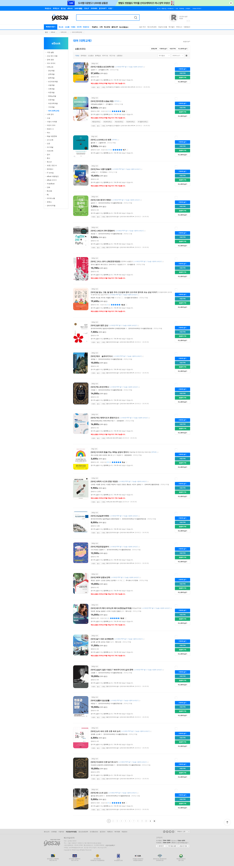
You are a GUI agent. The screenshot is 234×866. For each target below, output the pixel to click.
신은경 (103, 580)
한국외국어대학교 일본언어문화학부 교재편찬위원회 (108, 328)
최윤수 (108, 642)
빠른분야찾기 (50, 27)
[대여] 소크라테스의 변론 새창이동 (118, 139)
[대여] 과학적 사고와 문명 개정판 (104, 481)
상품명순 (119, 55)
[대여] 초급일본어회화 (100, 516)
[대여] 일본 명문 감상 (99, 325)
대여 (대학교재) (77, 32)
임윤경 (103, 611)
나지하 (108, 611)
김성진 (120, 264)
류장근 (93, 580)
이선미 (119, 455)
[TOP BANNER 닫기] (231, 3)
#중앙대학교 (96, 122)
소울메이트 (102, 143)
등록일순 (98, 55)
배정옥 (93, 298)
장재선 (108, 580)
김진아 (93, 203)
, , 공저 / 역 (107, 455)
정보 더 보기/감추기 (126, 111)
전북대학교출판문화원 (152, 484)
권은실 (98, 611)
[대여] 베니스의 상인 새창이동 (137, 793)
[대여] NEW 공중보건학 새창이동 (140, 577)
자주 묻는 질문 (172, 846)
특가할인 (172, 27)
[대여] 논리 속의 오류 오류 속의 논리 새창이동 (150, 731)
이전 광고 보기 (187, 21)
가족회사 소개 (183, 831)
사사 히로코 (94, 550)
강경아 (93, 70)
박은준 (93, 611)
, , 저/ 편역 (108, 264)
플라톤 (93, 143)
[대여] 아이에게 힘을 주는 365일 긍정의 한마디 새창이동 (157, 452)
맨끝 (154, 821)
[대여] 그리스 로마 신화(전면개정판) (105, 261)
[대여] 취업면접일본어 (100, 547)
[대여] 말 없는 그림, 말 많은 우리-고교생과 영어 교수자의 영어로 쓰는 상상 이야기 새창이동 (138, 294)
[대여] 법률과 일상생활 (100, 700)
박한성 (93, 703)
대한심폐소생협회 (96, 104)
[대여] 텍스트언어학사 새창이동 (139, 387)
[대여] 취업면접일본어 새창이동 (139, 546)
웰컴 (46, 32)
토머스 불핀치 (95, 264)
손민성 (103, 642)
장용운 (118, 611)
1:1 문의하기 (161, 846)
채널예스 (95, 27)
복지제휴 (117, 832)
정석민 (103, 484)
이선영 (113, 611)
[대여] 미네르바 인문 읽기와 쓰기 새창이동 (148, 762)
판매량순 (84, 55)
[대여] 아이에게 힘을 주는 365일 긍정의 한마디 (110, 452)
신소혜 (98, 734)
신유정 (93, 484)
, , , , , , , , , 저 (117, 484)
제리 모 (110, 455)
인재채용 (54, 832)
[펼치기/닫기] (46, 52)
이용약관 (61, 832)
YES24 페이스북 (167, 831)
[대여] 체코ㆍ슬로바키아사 (102, 356)
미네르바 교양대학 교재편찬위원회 (102, 765)
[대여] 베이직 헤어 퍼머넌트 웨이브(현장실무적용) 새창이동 (171, 608)
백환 (112, 298)
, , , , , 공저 (107, 611)
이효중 (108, 484)
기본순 (77, 55)
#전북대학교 (108, 122)
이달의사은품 (162, 27)
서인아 (134, 484)
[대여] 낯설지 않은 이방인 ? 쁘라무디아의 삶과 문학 (112, 670)
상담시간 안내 (184, 846)
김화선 (139, 484)
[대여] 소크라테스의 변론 (101, 140)
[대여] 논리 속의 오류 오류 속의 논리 (106, 731)
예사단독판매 (151, 27)
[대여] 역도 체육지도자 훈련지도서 (105, 418)
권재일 (93, 359)
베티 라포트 (103, 455)
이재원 (93, 390)
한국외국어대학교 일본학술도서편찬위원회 (105, 519)
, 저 (103, 421)
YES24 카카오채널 (164, 831)
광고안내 (102, 832)
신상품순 (91, 55)
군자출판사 (109, 104)
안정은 (124, 484)
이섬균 (118, 484)
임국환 (113, 580)
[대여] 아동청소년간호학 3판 (102, 67)
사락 (100, 27)
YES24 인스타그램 (173, 831)
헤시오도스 (104, 264)
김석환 (93, 642)
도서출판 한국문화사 (131, 298)
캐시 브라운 (94, 455)
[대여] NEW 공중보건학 (100, 577)
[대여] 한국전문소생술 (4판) (102, 101)
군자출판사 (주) (103, 70)
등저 (95, 172)
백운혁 (113, 484)
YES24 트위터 (170, 831)
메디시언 (128, 611)
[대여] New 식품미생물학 (101, 169)
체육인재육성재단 (96, 421)
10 (146, 821)
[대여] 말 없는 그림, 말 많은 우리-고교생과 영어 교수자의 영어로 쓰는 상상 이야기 (124, 292)
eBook (53, 32)
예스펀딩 (107, 27)
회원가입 (163, 8)
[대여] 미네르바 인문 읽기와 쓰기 (104, 762)
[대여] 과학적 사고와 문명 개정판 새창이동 (148, 481)
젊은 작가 (142, 27)
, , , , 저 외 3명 (106, 580)
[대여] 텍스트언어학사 (100, 387)
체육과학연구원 (108, 421)
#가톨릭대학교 (143, 122)
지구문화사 (103, 172)
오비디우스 (112, 264)
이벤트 (73, 27)
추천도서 (179, 27)
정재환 (93, 734)
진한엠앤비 (120, 421)
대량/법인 (187, 27)
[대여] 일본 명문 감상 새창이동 (138, 325)
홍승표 (129, 484)
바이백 (79, 27)
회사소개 (46, 832)
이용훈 (98, 484)
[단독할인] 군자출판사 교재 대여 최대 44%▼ (120, 87)
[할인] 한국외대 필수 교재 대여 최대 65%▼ (120, 216)
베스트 (61, 27)
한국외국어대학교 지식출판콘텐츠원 (110, 203)
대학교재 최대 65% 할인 (114, 438)
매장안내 (86, 27)
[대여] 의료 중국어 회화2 (101, 200)
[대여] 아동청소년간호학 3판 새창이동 (144, 66)
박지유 (103, 298)
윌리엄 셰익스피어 (97, 796)
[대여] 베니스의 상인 (99, 793)
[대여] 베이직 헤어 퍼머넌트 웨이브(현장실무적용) (111, 608)
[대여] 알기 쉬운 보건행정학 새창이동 (143, 639)
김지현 (98, 642)
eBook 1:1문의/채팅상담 (179, 843)
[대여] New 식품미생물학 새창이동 (141, 169)
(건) (106, 111)
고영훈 (93, 673)
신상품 (67, 27)
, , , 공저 (102, 642)
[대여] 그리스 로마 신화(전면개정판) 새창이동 (163, 261)
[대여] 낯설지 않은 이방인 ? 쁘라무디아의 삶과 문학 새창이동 (163, 669)
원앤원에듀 (128, 455)
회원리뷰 (186, 41)
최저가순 (105, 55)
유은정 (93, 234)
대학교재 (63, 32)
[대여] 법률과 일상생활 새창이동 (139, 700)
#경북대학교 (131, 122)
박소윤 (98, 298)
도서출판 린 (131, 264)
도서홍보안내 (94, 832)
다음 (150, 821)
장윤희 (101, 550)
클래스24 (115, 27)
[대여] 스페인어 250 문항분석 (103, 231)
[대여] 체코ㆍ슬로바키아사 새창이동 (142, 356)
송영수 (98, 580)
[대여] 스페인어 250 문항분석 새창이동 (145, 230)
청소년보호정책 (83, 832)
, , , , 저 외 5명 (106, 298)
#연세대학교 (119, 122)
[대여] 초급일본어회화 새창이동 (139, 516)
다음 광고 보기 (189, 21)
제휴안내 (109, 832)
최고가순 (112, 55)
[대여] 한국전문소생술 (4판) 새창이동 (120, 101)
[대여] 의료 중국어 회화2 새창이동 (141, 200)
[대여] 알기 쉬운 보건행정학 (102, 639)
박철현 (108, 298)
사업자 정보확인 (109, 845)
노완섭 (93, 172)
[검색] (135, 17)
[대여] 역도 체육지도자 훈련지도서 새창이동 (149, 417)
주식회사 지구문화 (132, 580)
